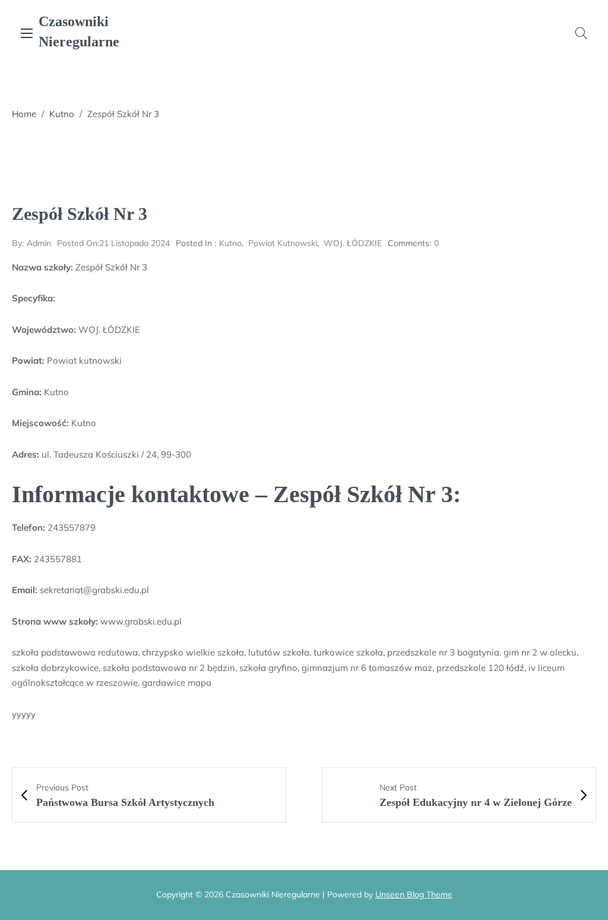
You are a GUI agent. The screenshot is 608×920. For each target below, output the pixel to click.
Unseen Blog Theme (413, 894)
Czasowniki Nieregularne (79, 31)
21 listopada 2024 (113, 243)
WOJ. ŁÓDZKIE (353, 243)
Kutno (61, 113)
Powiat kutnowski (282, 243)
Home (24, 113)
